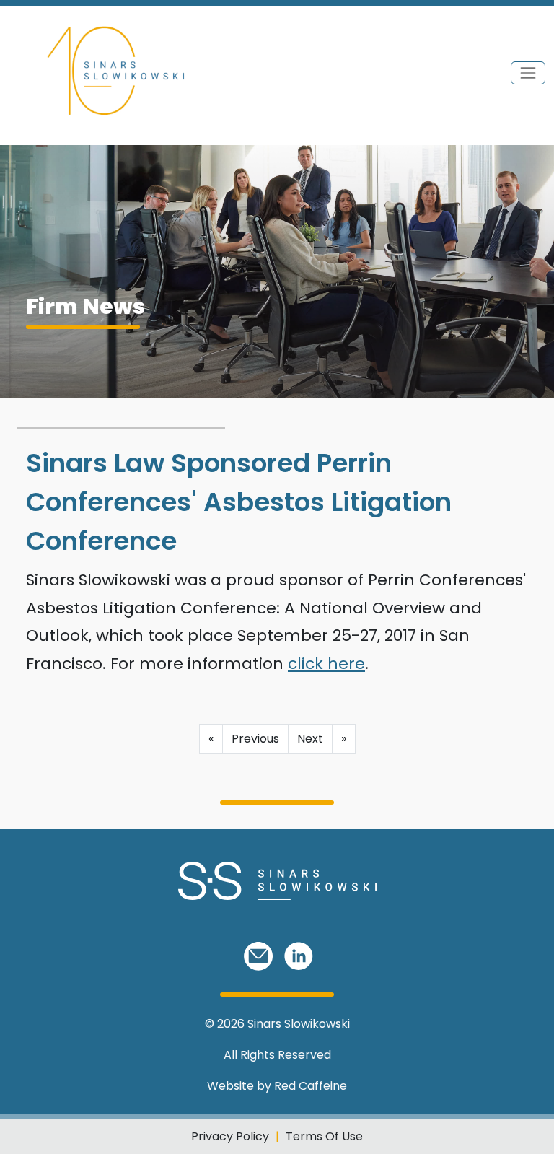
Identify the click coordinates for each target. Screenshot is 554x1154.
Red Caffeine (310, 1085)
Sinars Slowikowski (298, 1023)
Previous (255, 738)
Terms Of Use (324, 1136)
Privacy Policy (230, 1136)
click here (326, 663)
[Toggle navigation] (528, 72)
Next (310, 738)
